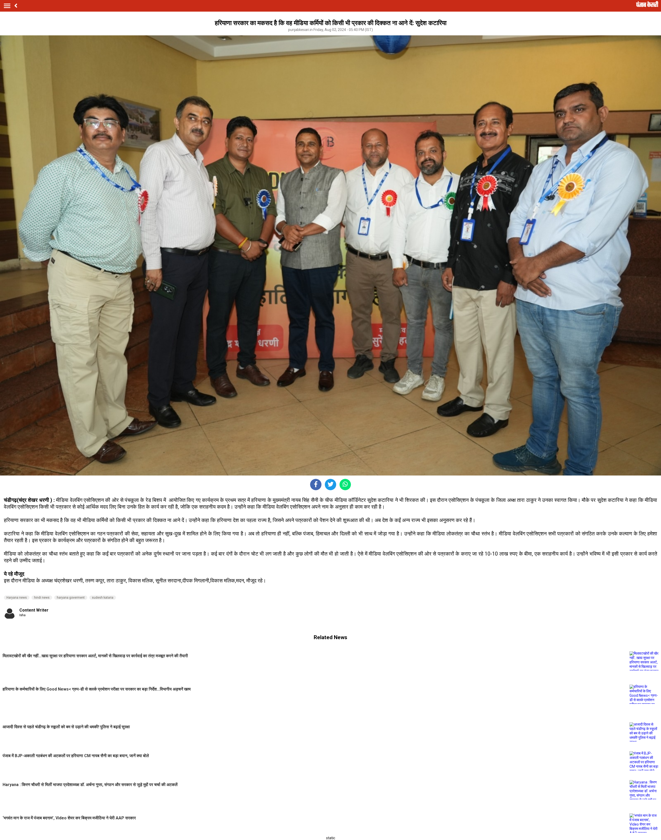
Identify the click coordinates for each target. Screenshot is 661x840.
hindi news (42, 597)
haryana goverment (71, 597)
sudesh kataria (102, 597)
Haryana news (16, 597)
